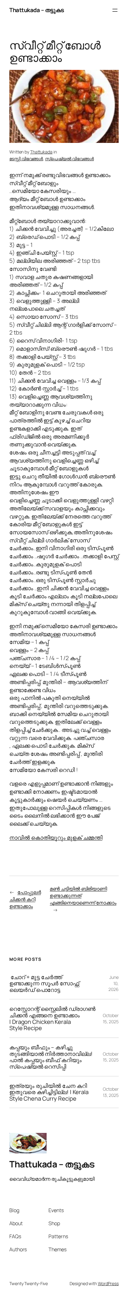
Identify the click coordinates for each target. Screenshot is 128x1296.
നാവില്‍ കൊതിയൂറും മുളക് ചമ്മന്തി (55, 837)
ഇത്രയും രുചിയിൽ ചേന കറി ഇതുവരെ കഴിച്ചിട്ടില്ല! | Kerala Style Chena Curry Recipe (49, 1092)
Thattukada (41, 152)
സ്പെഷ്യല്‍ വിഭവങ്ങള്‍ (69, 159)
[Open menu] (115, 10)
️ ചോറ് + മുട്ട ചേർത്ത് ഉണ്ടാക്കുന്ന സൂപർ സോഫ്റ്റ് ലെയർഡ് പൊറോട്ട (44, 983)
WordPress (108, 1283)
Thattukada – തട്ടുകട (36, 10)
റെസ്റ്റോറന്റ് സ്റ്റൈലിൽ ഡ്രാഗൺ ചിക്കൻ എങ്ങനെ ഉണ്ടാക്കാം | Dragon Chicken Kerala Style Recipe (52, 1018)
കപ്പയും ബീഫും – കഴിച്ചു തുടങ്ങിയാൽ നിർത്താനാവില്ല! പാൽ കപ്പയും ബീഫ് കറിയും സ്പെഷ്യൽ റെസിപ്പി (51, 1057)
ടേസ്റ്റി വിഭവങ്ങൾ (26, 159)
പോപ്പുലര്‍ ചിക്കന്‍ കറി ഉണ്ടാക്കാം (25, 899)
